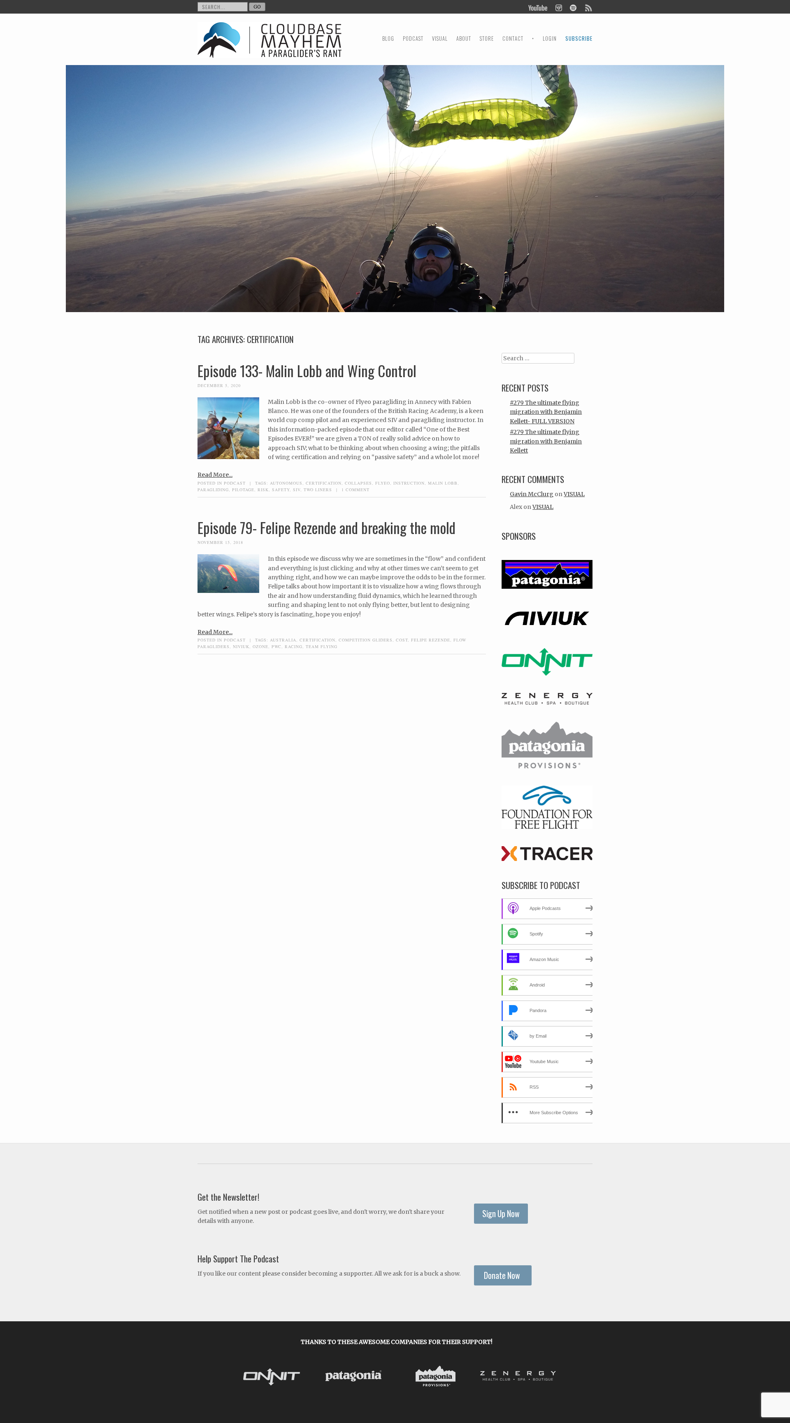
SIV (296, 489)
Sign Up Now (501, 1214)
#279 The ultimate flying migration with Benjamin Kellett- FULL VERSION (546, 412)
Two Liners (318, 489)
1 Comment (355, 489)
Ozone (260, 646)
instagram (558, 7)
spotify (572, 7)
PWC (276, 646)
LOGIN (550, 38)
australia (283, 640)
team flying (321, 646)
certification (324, 483)
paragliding (213, 489)
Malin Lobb (443, 483)
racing (293, 646)
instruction (409, 483)
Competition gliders (366, 640)
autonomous (286, 483)
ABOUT (463, 38)
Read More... (215, 474)
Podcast (235, 483)
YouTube (538, 7)
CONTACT (512, 38)
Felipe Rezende (430, 640)
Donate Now (502, 1275)
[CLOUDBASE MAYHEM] (270, 47)
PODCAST (413, 38)
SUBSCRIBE (578, 38)
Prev (242, 1377)
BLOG (388, 38)
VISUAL (440, 38)
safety (281, 489)
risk (263, 489)
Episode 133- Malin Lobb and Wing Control (307, 370)
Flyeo (382, 483)
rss (587, 7)
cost (402, 640)
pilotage (243, 489)
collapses (358, 483)
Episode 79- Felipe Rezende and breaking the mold (326, 527)
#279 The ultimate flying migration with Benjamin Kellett (546, 441)
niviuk (241, 646)
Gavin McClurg (531, 494)
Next (550, 1377)
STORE (487, 38)
